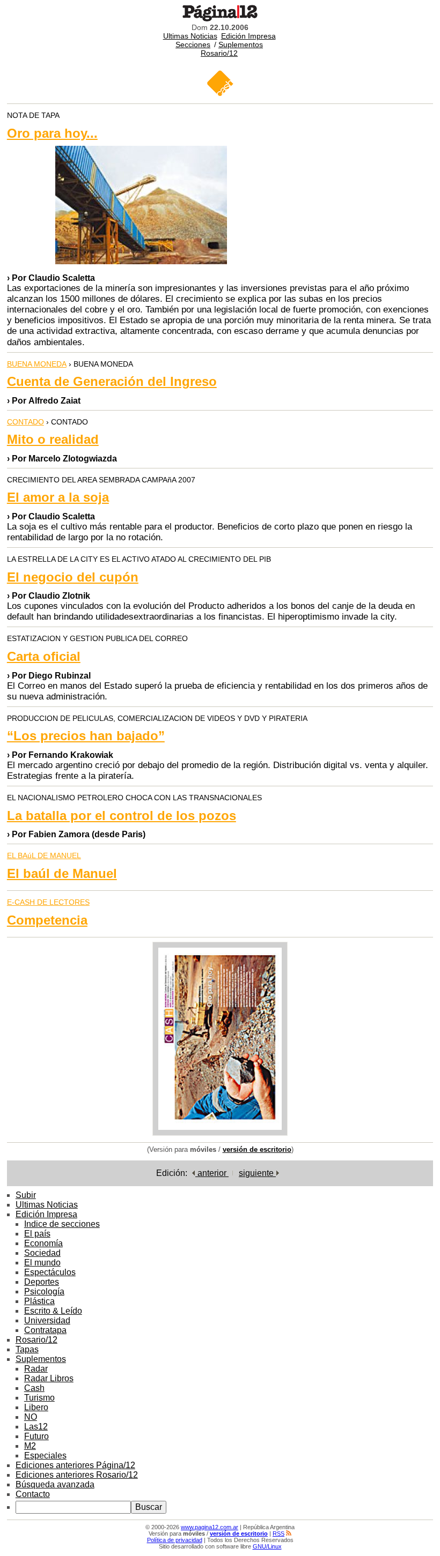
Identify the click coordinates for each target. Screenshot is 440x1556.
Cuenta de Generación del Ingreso (112, 381)
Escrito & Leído (53, 1310)
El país (37, 1233)
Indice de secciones (62, 1224)
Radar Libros (49, 1378)
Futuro (36, 1436)
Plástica (39, 1301)
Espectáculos (50, 1272)
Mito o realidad (53, 439)
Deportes (41, 1281)
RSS (278, 1533)
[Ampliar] (220, 1132)
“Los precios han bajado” (86, 735)
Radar (36, 1368)
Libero (36, 1407)
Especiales (45, 1455)
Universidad (47, 1320)
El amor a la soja (58, 497)
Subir (26, 1195)
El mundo (42, 1262)
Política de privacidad (174, 1540)
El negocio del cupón (72, 577)
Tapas (27, 1349)
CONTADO (25, 422)
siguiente (257, 1173)
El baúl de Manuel (62, 873)
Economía (43, 1243)
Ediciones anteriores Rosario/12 (77, 1474)
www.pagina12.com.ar (209, 1527)
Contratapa (45, 1330)
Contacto (33, 1494)
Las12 (36, 1426)
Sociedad (42, 1252)
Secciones (192, 44)
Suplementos (240, 44)
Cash (34, 1388)
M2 (30, 1445)
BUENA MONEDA (37, 364)
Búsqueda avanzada (55, 1484)
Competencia (47, 920)
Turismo (39, 1397)
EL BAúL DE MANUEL (44, 855)
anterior (212, 1173)
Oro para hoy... (52, 133)
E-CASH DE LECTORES (48, 902)
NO (30, 1416)
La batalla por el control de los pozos (121, 815)
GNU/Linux (267, 1546)
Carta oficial (43, 656)
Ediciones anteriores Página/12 (75, 1465)
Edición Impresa (248, 36)
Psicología (44, 1291)
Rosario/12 (219, 53)
